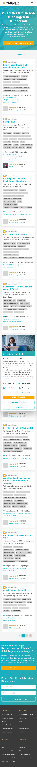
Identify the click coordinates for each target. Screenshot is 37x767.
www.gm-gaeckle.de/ (9, 498)
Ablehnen (18, 408)
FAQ (3, 727)
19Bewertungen (14, 103)
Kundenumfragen (7, 697)
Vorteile (4, 701)
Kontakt (21, 711)
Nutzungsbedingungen (13, 758)
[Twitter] (6, 753)
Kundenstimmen (24, 708)
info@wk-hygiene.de (9, 202)
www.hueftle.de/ (8, 252)
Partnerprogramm (7, 708)
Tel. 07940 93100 (8, 548)
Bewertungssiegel (7, 694)
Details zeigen (27, 393)
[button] (14, 100)
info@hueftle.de (20, 249)
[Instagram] (30, 753)
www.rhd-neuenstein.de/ (10, 95)
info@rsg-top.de (20, 548)
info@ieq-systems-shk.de (11, 304)
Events (4, 744)
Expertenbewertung (24, 734)
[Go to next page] (34, 615)
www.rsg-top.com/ (9, 550)
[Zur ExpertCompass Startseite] (13, 3)
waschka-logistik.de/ (9, 599)
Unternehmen (23, 697)
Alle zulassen (18, 397)
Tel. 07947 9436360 (9, 496)
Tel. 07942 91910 (8, 249)
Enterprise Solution (7, 704)
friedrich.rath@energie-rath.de (12, 147)
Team (20, 701)
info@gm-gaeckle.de (23, 496)
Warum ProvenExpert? (25, 694)
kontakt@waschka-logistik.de (12, 597)
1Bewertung (13, 607)
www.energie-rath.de (9, 149)
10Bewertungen (14, 558)
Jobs (20, 704)
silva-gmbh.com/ (25, 443)
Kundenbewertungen (8, 734)
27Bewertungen (14, 210)
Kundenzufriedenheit (8, 737)
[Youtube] (25, 753)
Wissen (4, 723)
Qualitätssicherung (14, 759)
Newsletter (22, 727)
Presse (21, 723)
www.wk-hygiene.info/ (24, 202)
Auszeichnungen (6, 711)
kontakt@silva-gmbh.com (11, 443)
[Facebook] (11, 753)
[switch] (20, 383)
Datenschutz (23, 758)
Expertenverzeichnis (25, 737)
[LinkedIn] (20, 753)
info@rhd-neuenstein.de (24, 93)
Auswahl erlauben (18, 402)
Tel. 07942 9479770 (9, 93)
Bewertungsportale (7, 730)
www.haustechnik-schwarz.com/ (13, 306)
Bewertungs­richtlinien (8, 741)
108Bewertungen (14, 157)
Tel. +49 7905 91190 (9, 145)
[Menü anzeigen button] (32, 3)
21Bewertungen (14, 259)
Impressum (23, 759)
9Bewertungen (13, 451)
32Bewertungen (14, 314)
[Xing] (16, 753)
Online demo (22, 730)
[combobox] (18, 666)
